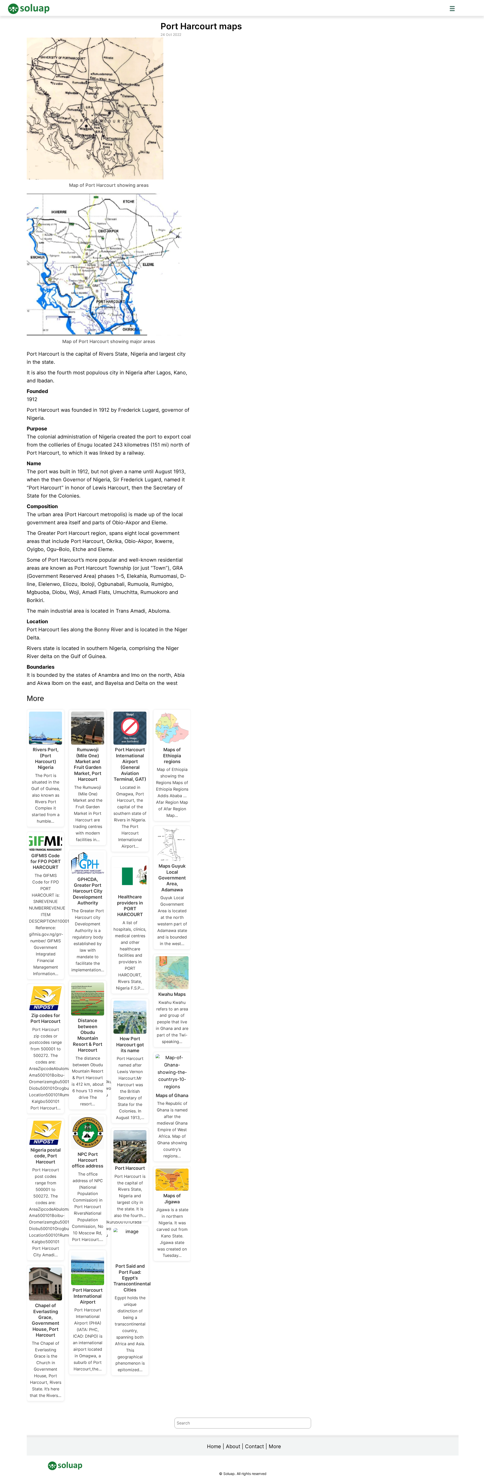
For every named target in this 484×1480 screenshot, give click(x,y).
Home (214, 1446)
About (233, 1446)
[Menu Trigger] (452, 8)
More (275, 1446)
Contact (254, 1446)
